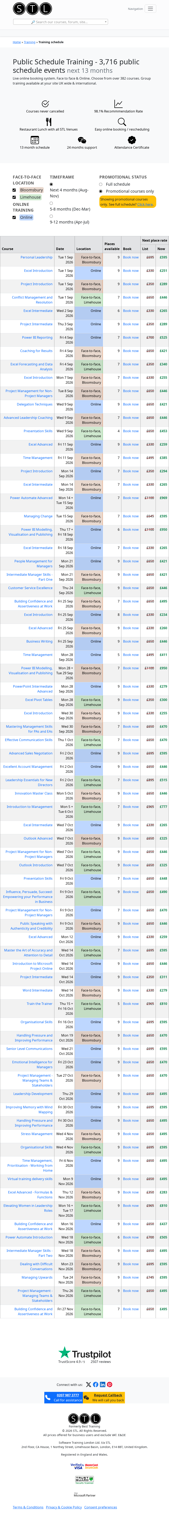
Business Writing (39, 641)
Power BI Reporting (37, 337)
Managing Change (38, 516)
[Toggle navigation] (150, 9)
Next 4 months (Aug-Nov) (69, 193)
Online (26, 217)
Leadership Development (33, 1093)
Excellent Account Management (28, 766)
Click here (145, 204)
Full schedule (118, 184)
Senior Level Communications (29, 1048)
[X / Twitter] (88, 1385)
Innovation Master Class (34, 793)
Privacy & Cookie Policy (64, 1507)
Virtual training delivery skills (30, 1179)
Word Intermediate (38, 990)
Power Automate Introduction (29, 1237)
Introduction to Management (30, 806)
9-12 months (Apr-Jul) (69, 222)
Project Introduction (37, 284)
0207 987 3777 (68, 1395)
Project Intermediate (36, 324)
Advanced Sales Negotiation (31, 753)
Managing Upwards (37, 1277)
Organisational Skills (37, 1022)
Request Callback (108, 1395)
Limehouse (30, 197)
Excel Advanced (41, 444)
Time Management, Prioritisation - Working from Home (30, 1165)
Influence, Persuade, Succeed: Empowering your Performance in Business (28, 897)
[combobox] (60, 22)
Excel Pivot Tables (39, 699)
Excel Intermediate (38, 310)
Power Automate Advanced (31, 498)
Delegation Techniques (35, 404)
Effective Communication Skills (29, 740)
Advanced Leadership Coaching (28, 417)
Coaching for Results (36, 351)
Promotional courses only (130, 191)
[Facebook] (95, 1385)
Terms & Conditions (28, 1507)
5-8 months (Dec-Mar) (70, 209)
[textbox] (60, 22)
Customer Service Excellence (30, 588)
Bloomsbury (31, 190)
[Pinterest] (109, 1385)
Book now (131, 257)
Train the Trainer (40, 1003)
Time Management (38, 457)
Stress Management (37, 1134)
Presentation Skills (38, 431)
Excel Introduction (38, 270)
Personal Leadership (37, 257)
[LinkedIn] (102, 1385)
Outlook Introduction (36, 865)
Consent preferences (100, 1507)
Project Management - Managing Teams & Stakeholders (35, 1080)
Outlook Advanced (38, 838)
